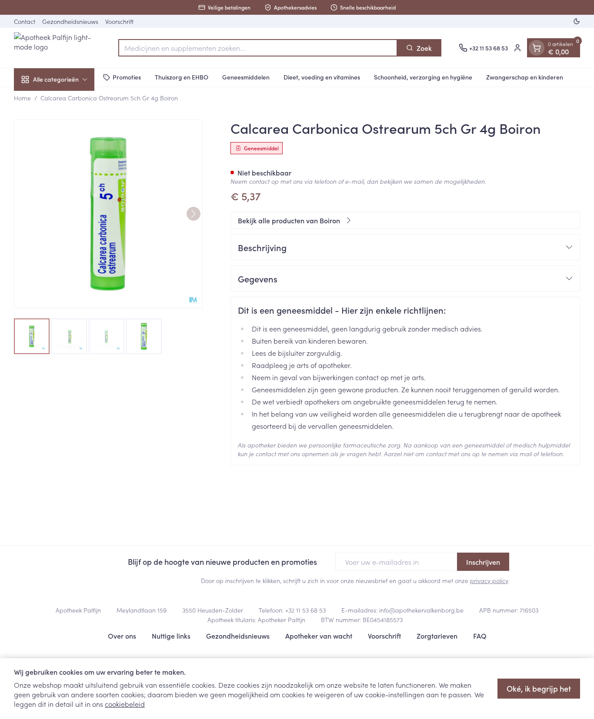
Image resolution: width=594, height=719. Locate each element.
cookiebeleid (125, 704)
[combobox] (257, 47)
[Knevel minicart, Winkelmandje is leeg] (536, 48)
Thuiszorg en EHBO (181, 77)
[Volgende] (193, 214)
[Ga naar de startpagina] (57, 48)
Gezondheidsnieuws (70, 21)
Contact (24, 21)
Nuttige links (171, 635)
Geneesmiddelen (246, 77)
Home (22, 97)
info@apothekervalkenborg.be (421, 610)
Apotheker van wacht (318, 635)
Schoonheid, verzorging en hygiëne (423, 77)
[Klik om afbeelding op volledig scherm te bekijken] (108, 214)
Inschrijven (483, 562)
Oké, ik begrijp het (539, 688)
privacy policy (489, 580)
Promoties (127, 77)
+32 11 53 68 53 (305, 610)
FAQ (480, 635)
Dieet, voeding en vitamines (322, 77)
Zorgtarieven (437, 635)
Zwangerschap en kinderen (524, 77)
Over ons (122, 635)
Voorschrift (119, 21)
